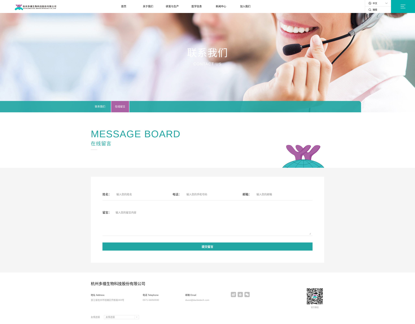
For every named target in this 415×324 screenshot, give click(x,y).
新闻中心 (221, 6)
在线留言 (120, 106)
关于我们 (148, 6)
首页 (123, 6)
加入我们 (245, 6)
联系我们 (100, 106)
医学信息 (196, 6)
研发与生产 (172, 6)
